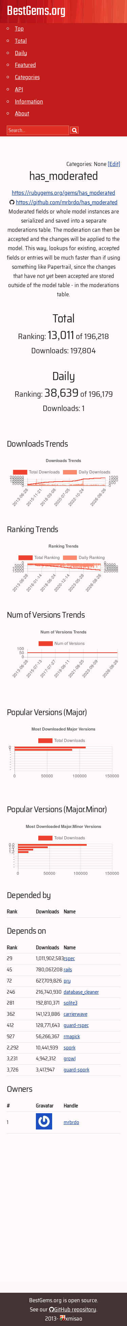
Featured (25, 64)
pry (67, 981)
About (22, 113)
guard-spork (76, 1070)
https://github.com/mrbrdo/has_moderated (67, 202)
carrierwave (75, 1014)
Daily (21, 53)
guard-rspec (76, 1025)
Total (21, 40)
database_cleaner (81, 992)
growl (70, 1058)
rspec (69, 958)
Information (29, 101)
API (19, 89)
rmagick (72, 1036)
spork (70, 1048)
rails (68, 970)
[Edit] (114, 164)
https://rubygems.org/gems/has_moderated (63, 192)
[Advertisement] (63, 1216)
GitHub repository (75, 1309)
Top (19, 28)
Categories (27, 77)
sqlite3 (71, 1003)
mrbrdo (71, 1122)
